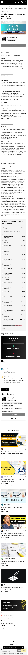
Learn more (13, 418)
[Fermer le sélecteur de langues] (22, 647)
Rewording (5, 11)
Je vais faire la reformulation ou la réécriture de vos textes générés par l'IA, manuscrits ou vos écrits (13, 453)
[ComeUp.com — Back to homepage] (2, 2)
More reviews (5, 389)
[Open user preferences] (24, 2)
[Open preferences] (18, 2)
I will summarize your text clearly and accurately (12, 562)
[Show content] (25, 631)
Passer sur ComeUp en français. (12, 647)
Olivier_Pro (14, 37)
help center (5, 608)
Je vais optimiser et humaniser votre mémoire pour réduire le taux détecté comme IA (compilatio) (12, 535)
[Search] (15, 2)
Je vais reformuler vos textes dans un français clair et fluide (12, 480)
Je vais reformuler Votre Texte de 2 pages (11, 508)
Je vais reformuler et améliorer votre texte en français (12, 588)
